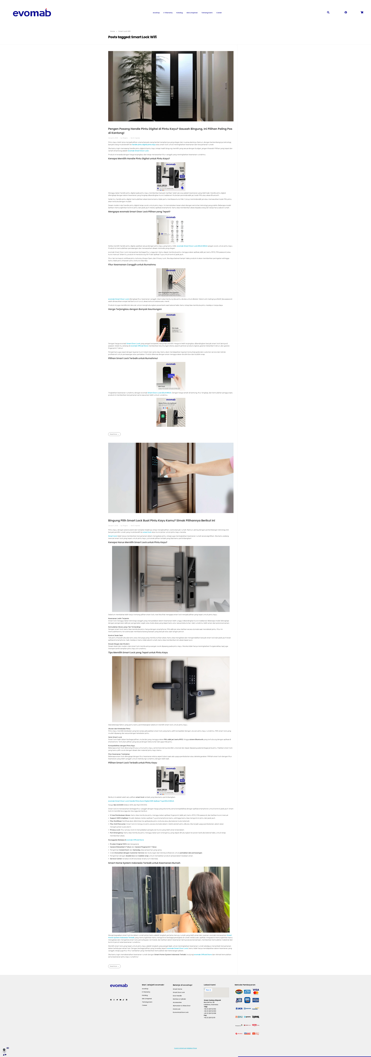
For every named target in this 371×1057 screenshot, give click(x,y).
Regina (125, 138)
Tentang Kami (206, 13)
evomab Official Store (139, 346)
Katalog (179, 13)
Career (219, 13)
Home (112, 31)
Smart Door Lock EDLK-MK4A (159, 393)
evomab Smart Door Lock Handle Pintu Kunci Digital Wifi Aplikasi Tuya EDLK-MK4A (141, 801)
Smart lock (112, 536)
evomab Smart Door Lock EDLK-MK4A (192, 246)
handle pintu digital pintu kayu (144, 145)
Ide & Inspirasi (192, 13)
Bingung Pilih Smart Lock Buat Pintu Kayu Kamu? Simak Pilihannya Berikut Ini (161, 520)
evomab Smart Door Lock (118, 299)
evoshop (156, 13)
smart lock (147, 532)
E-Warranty (168, 13)
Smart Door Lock (133, 343)
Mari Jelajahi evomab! (153, 985)
